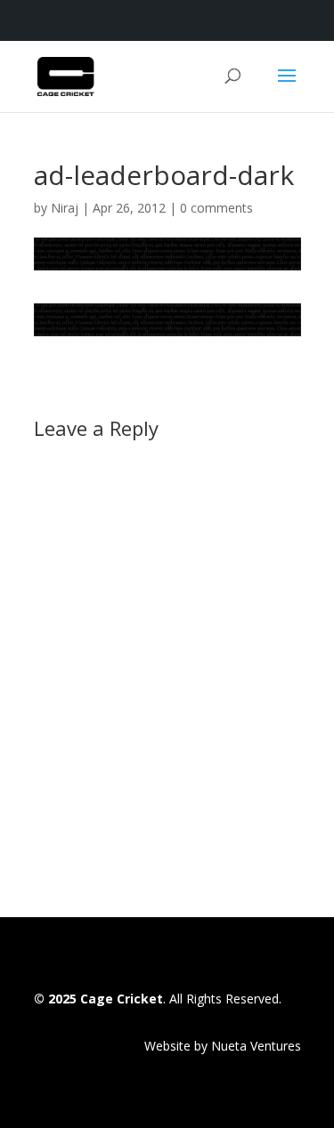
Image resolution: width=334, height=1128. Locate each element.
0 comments (216, 207)
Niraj (64, 207)
